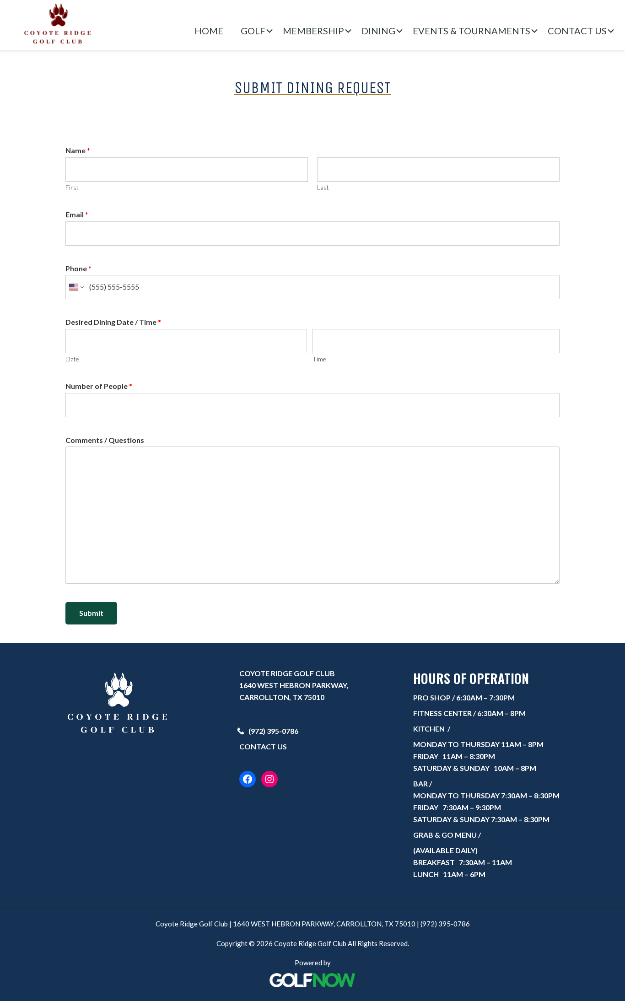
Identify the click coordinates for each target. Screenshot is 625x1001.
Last (323, 187)
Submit (91, 612)
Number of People (98, 386)
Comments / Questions (104, 440)
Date (72, 359)
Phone (78, 268)
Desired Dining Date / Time (113, 322)
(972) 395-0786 (273, 731)
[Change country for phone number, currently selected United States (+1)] (75, 287)
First (72, 187)
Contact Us (263, 746)
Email (76, 214)
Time (319, 359)
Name (77, 150)
